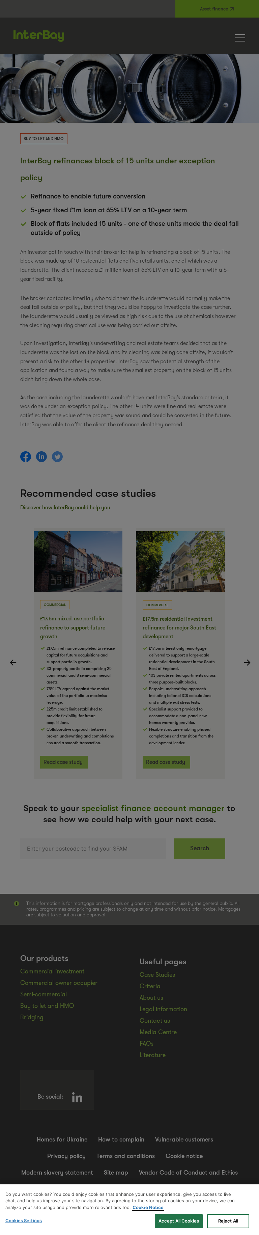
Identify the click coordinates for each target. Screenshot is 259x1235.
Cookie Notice (148, 1207)
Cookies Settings (23, 1220)
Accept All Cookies (179, 1221)
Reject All (228, 1221)
